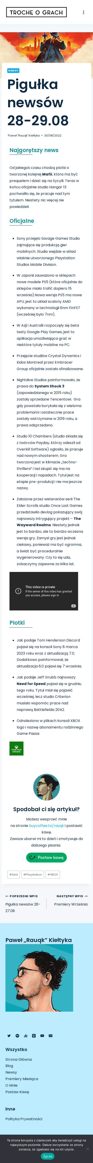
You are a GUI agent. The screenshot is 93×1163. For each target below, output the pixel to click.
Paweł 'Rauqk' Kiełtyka (24, 135)
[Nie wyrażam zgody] (87, 1149)
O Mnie (11, 1085)
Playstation (32, 874)
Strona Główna (18, 1059)
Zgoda (47, 1156)
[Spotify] (17, 1035)
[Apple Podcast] (33, 1035)
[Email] (50, 1035)
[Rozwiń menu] (83, 12)
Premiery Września (71, 900)
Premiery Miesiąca (21, 1078)
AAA (13, 874)
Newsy (13, 70)
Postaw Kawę (17, 1092)
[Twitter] (9, 1035)
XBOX (52, 874)
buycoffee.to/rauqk (46, 825)
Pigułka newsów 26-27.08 (22, 903)
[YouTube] (42, 1035)
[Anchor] (25, 1035)
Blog (9, 1065)
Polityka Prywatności (23, 1119)
